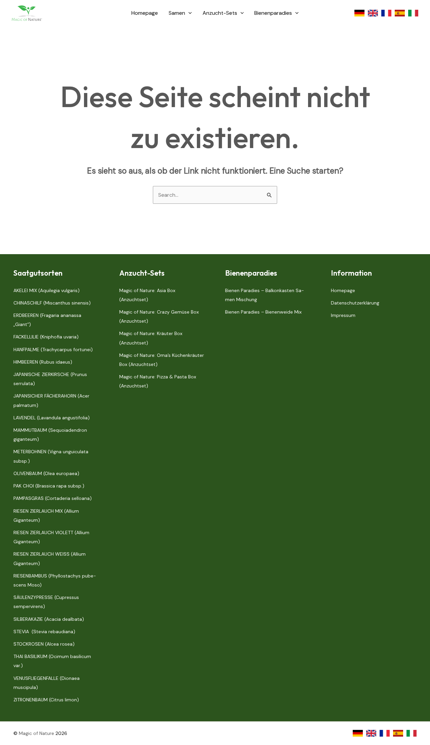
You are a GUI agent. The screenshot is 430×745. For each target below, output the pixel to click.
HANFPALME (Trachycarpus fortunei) (53, 349)
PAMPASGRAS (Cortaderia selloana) (52, 498)
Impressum (343, 315)
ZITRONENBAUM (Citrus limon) (46, 700)
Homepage (144, 12)
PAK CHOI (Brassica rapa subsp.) (48, 486)
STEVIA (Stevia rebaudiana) (44, 631)
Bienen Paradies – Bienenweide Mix (263, 312)
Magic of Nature (36, 733)
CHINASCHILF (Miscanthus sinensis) (52, 303)
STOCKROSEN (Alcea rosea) (44, 644)
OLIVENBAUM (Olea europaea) (46, 473)
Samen (177, 12)
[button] (188, 13)
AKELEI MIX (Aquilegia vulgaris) (46, 290)
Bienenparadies (273, 12)
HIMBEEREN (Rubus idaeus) (42, 362)
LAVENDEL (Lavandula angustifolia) (51, 418)
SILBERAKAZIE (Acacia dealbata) (48, 619)
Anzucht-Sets (220, 12)
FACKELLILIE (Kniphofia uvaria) (46, 337)
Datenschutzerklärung (355, 303)
